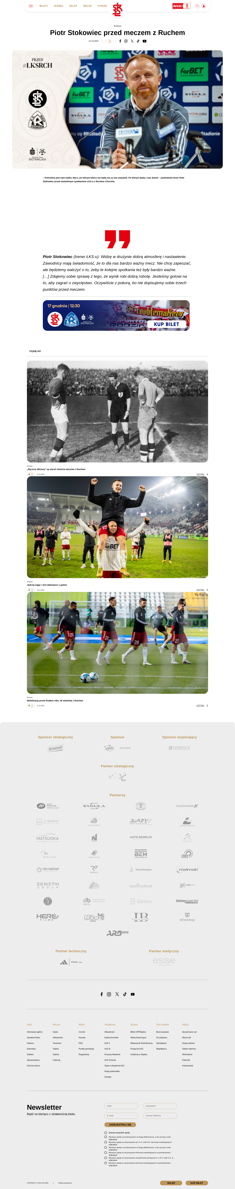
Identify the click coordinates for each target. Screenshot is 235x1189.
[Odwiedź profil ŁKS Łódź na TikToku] (125, 994)
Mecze (87, 6)
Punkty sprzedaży (86, 1049)
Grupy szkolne (188, 1043)
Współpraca (161, 1049)
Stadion (30, 1054)
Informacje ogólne (34, 1032)
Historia (30, 1043)
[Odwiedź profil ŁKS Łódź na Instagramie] (109, 994)
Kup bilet (196, 1183)
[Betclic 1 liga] (181, 5)
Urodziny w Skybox (138, 1054)
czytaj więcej (113, 1139)
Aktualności (58, 1038)
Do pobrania (161, 1038)
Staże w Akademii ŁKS (114, 1066)
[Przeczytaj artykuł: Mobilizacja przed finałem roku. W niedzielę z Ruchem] (117, 642)
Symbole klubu (33, 1038)
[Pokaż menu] (31, 6)
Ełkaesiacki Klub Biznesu (141, 1043)
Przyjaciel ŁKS (136, 1049)
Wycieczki (186, 1038)
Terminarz (57, 1043)
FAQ (81, 1043)
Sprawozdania (33, 1060)
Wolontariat (187, 1054)
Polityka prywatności (65, 1183)
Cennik (82, 1032)
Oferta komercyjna (138, 1038)
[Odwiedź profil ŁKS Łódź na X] (117, 994)
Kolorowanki (187, 1066)
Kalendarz (31, 1049)
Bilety (44, 6)
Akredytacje (161, 1043)
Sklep (73, 6)
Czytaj (201, 474)
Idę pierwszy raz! (189, 1032)
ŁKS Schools (110, 1060)
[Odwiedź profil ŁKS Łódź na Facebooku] (102, 994)
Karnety (82, 1038)
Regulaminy (84, 1054)
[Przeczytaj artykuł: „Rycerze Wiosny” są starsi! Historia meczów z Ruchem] (117, 411)
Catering (56, 1060)
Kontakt (108, 1077)
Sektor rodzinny (189, 1049)
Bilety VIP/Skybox (138, 1032)
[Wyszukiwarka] (197, 5)
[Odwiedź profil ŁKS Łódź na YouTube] (133, 994)
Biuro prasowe (162, 1032)
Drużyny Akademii (112, 1054)
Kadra (55, 1032)
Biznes (58, 6)
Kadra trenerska (111, 1038)
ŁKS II (107, 1043)
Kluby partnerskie (112, 1071)
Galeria (56, 1054)
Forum (102, 6)
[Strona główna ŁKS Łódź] (117, 9)
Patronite (186, 1060)
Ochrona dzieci (33, 1066)
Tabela (56, 1049)
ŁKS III (107, 1049)
